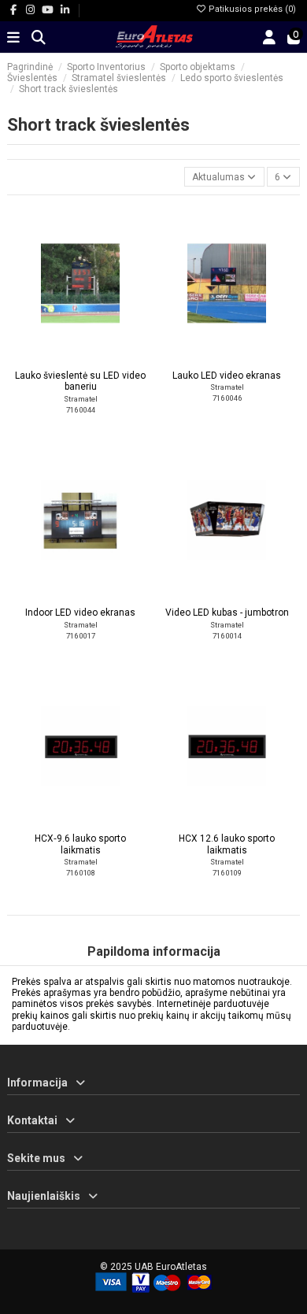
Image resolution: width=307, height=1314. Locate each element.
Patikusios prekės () (251, 9)
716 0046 (227, 398)
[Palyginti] (79, 357)
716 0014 (227, 635)
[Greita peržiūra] (99, 357)
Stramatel (81, 398)
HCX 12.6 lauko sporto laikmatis (227, 844)
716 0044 (80, 409)
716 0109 (227, 872)
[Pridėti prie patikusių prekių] (61, 357)
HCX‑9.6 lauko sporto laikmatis (80, 844)
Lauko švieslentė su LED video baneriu (80, 381)
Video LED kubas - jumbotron (227, 612)
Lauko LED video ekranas (226, 375)
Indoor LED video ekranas (80, 612)
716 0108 (80, 872)
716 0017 (80, 635)
